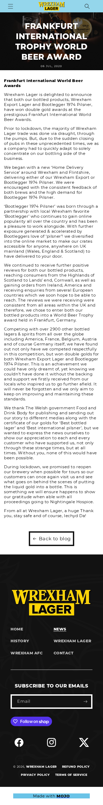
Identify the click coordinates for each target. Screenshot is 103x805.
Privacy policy (35, 775)
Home (17, 629)
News (60, 629)
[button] (10, 6)
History (20, 641)
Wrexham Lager (72, 641)
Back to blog (55, 539)
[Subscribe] (85, 701)
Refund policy (76, 766)
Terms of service (71, 775)
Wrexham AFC (27, 653)
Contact (64, 653)
